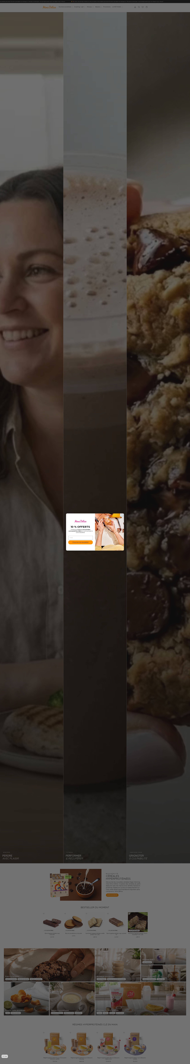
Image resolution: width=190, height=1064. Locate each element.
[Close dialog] (122, 515)
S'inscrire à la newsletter (80, 542)
